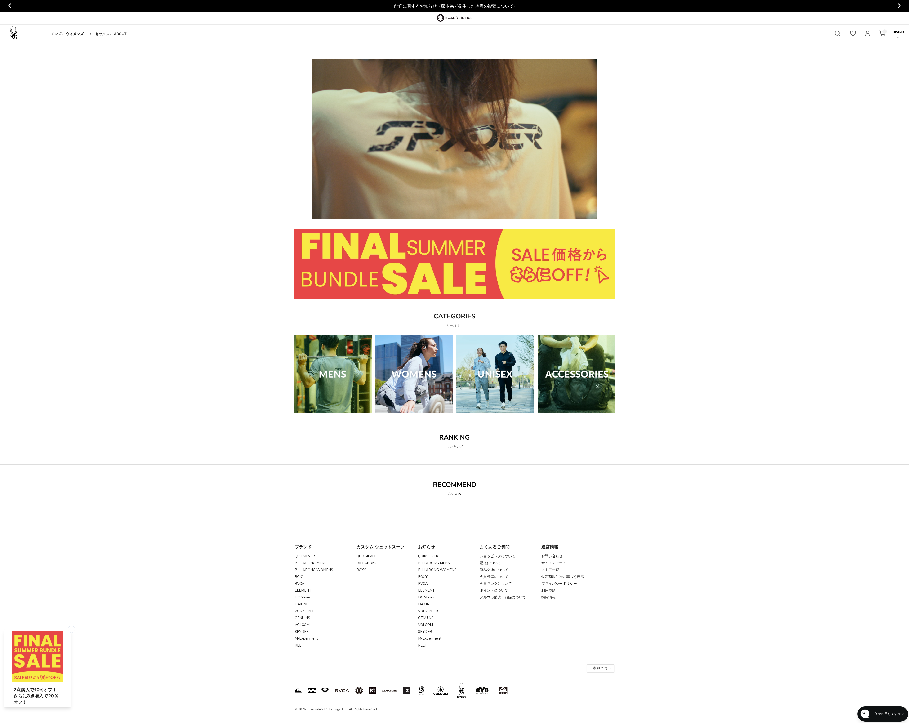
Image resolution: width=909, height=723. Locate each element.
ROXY (299, 576)
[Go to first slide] (898, 6)
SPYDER (302, 631)
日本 (598, 668)
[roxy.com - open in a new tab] (325, 690)
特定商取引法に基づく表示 (562, 576)
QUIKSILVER (305, 556)
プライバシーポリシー (559, 583)
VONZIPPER (305, 611)
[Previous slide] (10, 6)
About (120, 33)
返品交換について (494, 569)
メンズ (56, 33)
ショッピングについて (497, 556)
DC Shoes (303, 597)
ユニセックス (98, 33)
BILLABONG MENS (310, 563)
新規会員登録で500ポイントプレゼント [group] (455, 6)
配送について (490, 563)
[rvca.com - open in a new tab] (342, 690)
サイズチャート (553, 563)
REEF (299, 645)
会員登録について (494, 576)
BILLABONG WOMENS (314, 569)
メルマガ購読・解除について (503, 597)
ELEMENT (303, 590)
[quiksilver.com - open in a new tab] (298, 690)
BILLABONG (366, 563)
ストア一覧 (550, 569)
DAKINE (301, 604)
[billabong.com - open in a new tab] (312, 690)
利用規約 (548, 590)
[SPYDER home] (25, 34)
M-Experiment (306, 638)
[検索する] (837, 34)
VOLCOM (302, 624)
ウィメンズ (75, 33)
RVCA (299, 583)
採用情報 (548, 597)
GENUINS (302, 618)
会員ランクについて (496, 583)
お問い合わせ (552, 556)
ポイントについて (494, 590)
